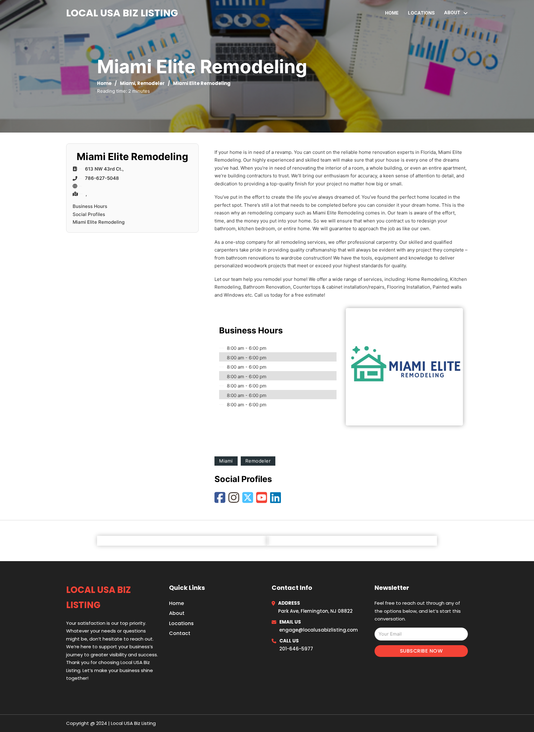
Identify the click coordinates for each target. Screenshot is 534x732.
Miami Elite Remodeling (99, 222)
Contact (179, 633)
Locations (421, 13)
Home (392, 13)
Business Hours (90, 206)
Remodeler (151, 83)
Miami (127, 83)
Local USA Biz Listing (122, 13)
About (176, 613)
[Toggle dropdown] (465, 13)
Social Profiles (89, 214)
